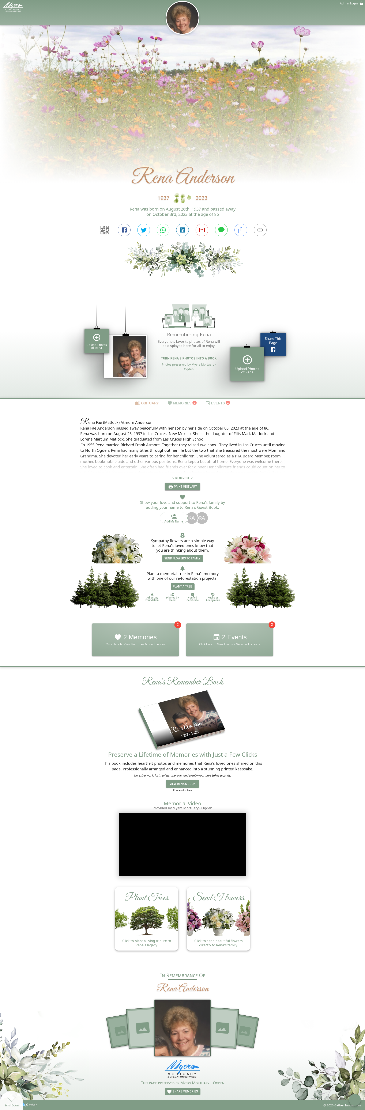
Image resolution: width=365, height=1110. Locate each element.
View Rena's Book (182, 784)
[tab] (147, 403)
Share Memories (185, 1091)
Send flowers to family (182, 558)
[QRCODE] (104, 230)
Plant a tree (182, 586)
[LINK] (260, 230)
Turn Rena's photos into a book (189, 358)
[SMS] (221, 230)
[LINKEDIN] (182, 230)
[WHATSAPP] (163, 230)
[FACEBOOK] (124, 230)
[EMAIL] (202, 230)
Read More (182, 478)
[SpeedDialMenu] (355, 1100)
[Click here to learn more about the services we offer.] (182, 1070)
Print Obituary (185, 486)
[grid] (182, 345)
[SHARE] (240, 230)
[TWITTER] (143, 230)
